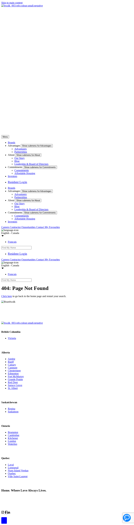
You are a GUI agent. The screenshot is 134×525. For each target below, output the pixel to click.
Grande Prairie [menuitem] (15, 379)
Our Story (19, 158)
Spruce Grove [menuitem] (15, 385)
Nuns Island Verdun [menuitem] (18, 470)
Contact (40, 227)
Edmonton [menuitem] (13, 373)
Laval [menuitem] (11, 464)
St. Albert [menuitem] (13, 388)
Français (12, 241)
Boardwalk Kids (54, 512)
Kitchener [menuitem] (13, 438)
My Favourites (52, 227)
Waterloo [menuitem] (12, 444)
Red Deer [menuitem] (13, 382)
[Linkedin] (8, 513)
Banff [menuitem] (11, 361)
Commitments (21, 170)
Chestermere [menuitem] (14, 370)
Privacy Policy (36, 496)
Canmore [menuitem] (12, 367)
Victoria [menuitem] (12, 338)
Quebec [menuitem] (12, 473)
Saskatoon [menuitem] (13, 411)
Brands (11, 142)
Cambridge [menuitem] (13, 435)
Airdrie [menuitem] (11, 358)
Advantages (20, 148)
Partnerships (20, 151)
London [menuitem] (12, 441)
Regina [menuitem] (11, 408)
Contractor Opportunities (23, 227)
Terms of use (52, 496)
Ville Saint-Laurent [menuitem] (17, 476)
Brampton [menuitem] (13, 432)
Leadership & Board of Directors (31, 164)
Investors (12, 176)
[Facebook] (6, 513)
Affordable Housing (24, 173)
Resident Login (17, 182)
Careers (5, 227)
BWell (40, 512)
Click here (6, 296)
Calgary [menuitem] (12, 364)
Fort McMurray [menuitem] (16, 376)
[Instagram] (3, 513)
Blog (16, 161)
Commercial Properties (22, 512)
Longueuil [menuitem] (13, 467)
